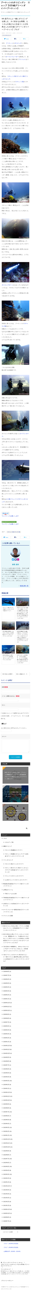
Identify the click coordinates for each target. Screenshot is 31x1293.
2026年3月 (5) (7, 991)
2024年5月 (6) (7, 1072)
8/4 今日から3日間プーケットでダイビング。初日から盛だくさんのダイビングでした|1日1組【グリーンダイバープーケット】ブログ (9, 674)
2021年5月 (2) (7, 1190)
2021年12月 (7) (7, 1186)
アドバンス (22, 59)
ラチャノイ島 (19, 81)
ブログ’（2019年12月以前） (11, 1243)
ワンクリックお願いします (10, 516)
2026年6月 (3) (7, 979)
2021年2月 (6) (7, 1201)
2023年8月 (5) (7, 1108)
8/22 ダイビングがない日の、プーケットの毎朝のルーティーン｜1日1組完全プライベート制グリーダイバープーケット (16, 776)
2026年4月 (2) (7, 987)
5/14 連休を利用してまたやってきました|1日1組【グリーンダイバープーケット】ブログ (8, 634)
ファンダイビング (6, 35)
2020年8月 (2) (7, 1217)
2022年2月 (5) (7, 1178)
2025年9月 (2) (7, 1014)
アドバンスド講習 (8, 915)
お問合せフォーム (8, 889)
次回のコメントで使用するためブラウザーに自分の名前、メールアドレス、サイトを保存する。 (15, 715)
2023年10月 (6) (7, 1100)
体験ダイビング (7, 846)
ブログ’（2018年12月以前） (11, 1247)
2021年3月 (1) (7, 1197)
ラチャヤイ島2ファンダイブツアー (14, 864)
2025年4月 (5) (7, 1030)
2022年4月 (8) (7, 1170)
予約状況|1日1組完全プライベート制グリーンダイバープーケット (16, 898)
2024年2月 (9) (7, 1084)
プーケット (9, 43)
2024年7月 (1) (7, 1065)
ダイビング (18, 43)
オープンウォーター (12, 56)
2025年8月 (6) (7, 1018)
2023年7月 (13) (7, 1111)
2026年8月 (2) (7, 971)
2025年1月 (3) (7, 1041)
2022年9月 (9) (7, 1151)
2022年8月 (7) (7, 1154)
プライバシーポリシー (7, 1280)
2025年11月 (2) (7, 1006)
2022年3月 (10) (7, 1174)
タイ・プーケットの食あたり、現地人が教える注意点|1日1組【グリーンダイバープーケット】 (16, 812)
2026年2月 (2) (7, 994)
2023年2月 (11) (7, 1131)
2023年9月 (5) (7, 1104)
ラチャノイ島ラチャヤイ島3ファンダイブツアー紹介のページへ (8, 609)
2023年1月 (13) (7, 1135)
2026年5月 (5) (7, 983)
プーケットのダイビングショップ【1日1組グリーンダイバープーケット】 (13, 5)
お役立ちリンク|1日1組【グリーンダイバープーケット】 (16, 904)
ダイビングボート (7, 285)
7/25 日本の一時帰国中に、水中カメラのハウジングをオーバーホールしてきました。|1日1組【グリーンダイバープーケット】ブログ (16, 948)
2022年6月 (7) (7, 1162)
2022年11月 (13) (7, 1143)
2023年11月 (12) (7, 1096)
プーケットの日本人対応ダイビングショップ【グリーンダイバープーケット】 (16, 794)
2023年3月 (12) (7, 1127)
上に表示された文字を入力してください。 (14, 728)
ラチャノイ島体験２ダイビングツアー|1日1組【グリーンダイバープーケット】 (16, 855)
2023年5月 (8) (7, 1119)
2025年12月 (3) (7, 1002)
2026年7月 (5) (7, 975)
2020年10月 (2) (7, 1213)
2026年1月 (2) (7, 998)
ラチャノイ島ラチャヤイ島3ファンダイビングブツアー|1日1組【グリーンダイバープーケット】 (17, 870)
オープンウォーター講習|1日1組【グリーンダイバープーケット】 (16, 910)
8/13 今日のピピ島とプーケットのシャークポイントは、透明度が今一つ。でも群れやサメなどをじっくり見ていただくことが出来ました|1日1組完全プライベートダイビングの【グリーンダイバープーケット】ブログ (16, 938)
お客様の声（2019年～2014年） (12, 1251)
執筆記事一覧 (24, 586)
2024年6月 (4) (7, 1069)
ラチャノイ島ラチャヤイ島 (13, 532)
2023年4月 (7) (7, 1123)
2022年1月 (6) (7, 1182)
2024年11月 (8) (7, 1049)
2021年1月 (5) (7, 1205)
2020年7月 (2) (7, 1221)
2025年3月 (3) (7, 1033)
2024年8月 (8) (7, 1061)
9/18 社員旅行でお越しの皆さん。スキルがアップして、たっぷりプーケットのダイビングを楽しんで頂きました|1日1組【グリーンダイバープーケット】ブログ (22, 637)
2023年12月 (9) (7, 1092)
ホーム (12, 1262)
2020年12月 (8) (7, 1209)
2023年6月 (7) (7, 1115)
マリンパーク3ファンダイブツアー (14, 876)
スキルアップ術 (9, 842)
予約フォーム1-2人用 (10, 893)
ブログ (5, 838)
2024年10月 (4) (7, 1053)
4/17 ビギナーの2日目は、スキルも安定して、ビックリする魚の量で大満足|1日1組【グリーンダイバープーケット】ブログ (22, 659)
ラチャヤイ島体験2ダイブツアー (14, 850)
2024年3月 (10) (7, 1080)
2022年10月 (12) (7, 1147)
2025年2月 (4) (7, 1037)
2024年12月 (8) (7, 1045)
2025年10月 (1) (7, 1010)
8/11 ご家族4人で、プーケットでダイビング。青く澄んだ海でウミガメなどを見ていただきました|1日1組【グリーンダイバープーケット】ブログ (23, 674)
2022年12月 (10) (7, 1139)
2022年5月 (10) (7, 1166)
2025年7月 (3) (7, 1022)
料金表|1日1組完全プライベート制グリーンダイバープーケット (16, 885)
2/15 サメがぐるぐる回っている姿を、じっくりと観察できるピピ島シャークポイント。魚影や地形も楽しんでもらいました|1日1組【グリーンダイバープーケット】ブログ (22, 613)
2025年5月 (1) (7, 1026)
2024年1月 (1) (7, 1088)
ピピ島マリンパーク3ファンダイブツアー (16, 880)
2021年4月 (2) (7, 1193)
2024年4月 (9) (7, 1076)
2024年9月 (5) (7, 1057)
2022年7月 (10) (7, 1158)
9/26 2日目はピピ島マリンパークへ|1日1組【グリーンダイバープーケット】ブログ (8, 657)
